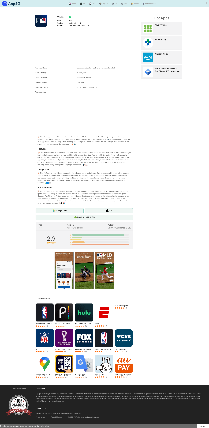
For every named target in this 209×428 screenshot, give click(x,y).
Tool (125, 4)
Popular (105, 4)
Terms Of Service (56, 417)
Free (94, 4)
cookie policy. (44, 426)
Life (116, 4)
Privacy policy (40, 417)
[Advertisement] (84, 46)
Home (74, 4)
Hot (84, 4)
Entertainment (150, 4)
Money (136, 4)
